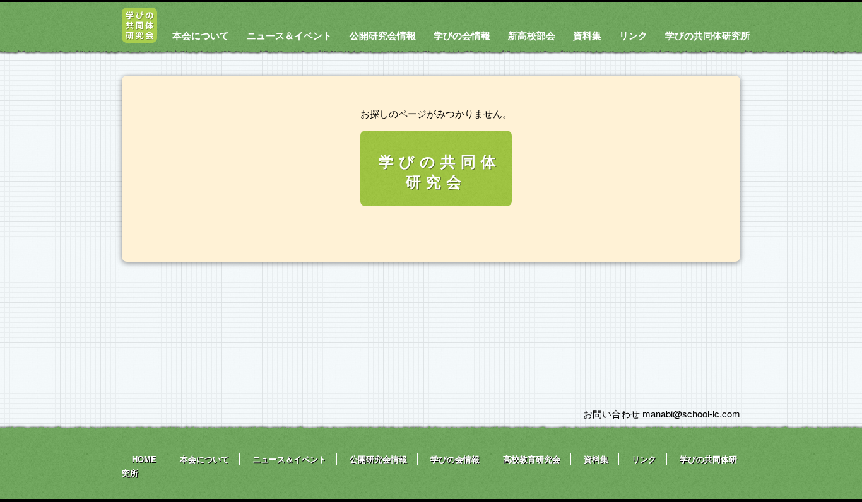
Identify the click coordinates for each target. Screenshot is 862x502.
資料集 (587, 35)
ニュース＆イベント (289, 35)
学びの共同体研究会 (440, 171)
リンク (633, 35)
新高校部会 (531, 35)
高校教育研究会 (531, 459)
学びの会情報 (462, 35)
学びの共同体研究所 (707, 35)
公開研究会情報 (383, 35)
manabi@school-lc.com (691, 413)
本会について (200, 35)
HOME (144, 459)
